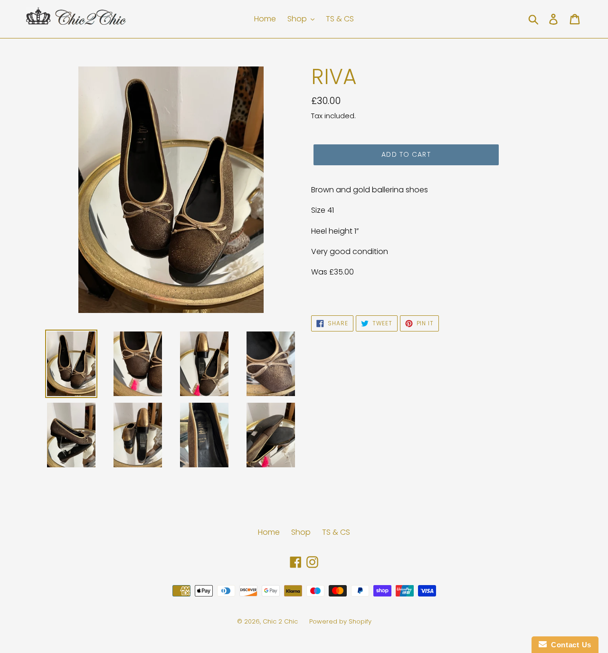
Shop (301, 532)
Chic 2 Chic (281, 621)
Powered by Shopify (340, 621)
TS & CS (336, 532)
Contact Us (569, 645)
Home (269, 532)
